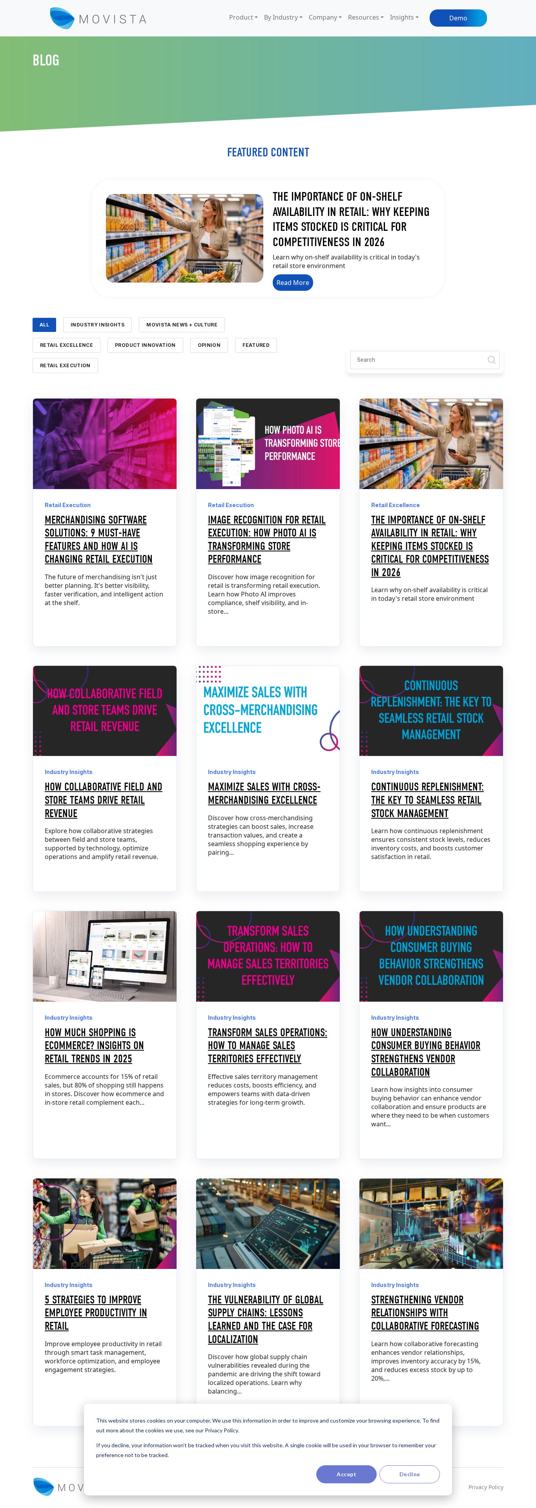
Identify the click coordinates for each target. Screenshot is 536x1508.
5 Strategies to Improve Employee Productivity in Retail (96, 1313)
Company (323, 17)
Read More (293, 282)
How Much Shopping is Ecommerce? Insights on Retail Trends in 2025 (94, 1045)
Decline (409, 1474)
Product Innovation (145, 345)
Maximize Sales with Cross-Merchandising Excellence (264, 794)
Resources (363, 17)
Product (241, 17)
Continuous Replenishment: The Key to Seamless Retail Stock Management (427, 800)
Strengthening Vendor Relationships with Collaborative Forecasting (425, 1313)
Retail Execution (65, 365)
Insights (402, 17)
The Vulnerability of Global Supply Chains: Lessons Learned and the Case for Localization (265, 1320)
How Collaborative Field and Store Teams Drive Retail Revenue (103, 800)
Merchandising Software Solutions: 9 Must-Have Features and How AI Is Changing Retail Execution (99, 540)
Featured (256, 345)
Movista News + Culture (181, 325)
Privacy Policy (486, 1487)
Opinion (209, 345)
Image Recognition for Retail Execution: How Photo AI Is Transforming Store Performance (267, 540)
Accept (346, 1474)
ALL (44, 325)
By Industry (281, 17)
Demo (458, 18)
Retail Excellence (66, 345)
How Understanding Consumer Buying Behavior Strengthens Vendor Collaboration (425, 1052)
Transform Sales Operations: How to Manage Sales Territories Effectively (267, 1045)
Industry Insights (97, 325)
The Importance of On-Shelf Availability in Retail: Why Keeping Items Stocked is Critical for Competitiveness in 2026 (351, 219)
